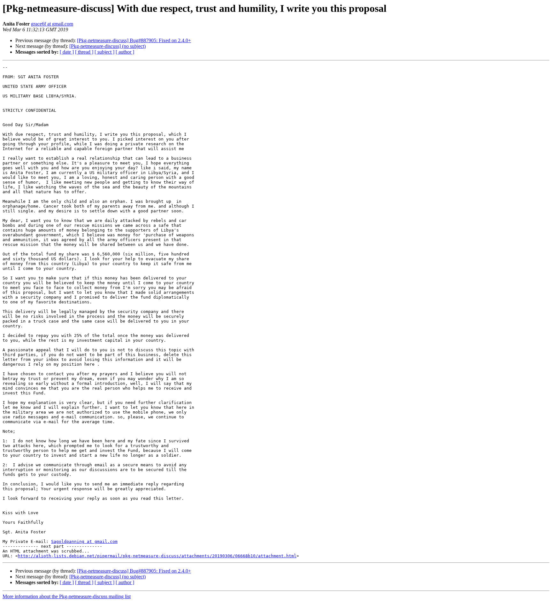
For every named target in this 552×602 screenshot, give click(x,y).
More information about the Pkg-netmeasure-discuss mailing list (67, 596)
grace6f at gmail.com (52, 24)
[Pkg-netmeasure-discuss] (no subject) (107, 46)
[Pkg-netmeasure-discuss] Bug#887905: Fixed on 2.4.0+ (134, 40)
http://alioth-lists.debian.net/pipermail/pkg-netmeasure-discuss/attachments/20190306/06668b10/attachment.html (157, 555)
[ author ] (125, 52)
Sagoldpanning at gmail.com (84, 541)
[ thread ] (84, 52)
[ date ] (67, 52)
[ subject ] (104, 52)
